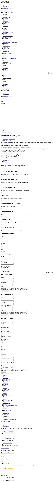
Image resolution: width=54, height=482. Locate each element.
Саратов (5, 44)
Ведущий (3, 340)
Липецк (5, 28)
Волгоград (5, 18)
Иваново (5, 21)
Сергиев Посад (7, 46)
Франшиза (5, 69)
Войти (12, 8)
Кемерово (5, 24)
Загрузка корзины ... (5, 9)
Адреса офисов (7, 441)
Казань (5, 23)
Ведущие (5, 68)
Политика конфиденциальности (11, 445)
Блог (4, 65)
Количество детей (5, 240)
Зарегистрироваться (5, 8)
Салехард (5, 43)
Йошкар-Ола (6, 22)
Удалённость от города (6, 254)
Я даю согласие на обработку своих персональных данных (16, 286)
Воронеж (5, 19)
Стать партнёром (7, 443)
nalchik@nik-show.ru (8, 440)
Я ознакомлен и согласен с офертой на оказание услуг (15, 289)
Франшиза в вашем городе (9, 58)
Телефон (3, 279)
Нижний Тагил (7, 37)
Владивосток (6, 17)
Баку (4, 57)
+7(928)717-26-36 (5, 1)
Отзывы (5, 67)
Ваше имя (3, 277)
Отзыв (2, 321)
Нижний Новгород (8, 36)
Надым (5, 33)
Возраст (2, 236)
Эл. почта (3, 299)
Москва (5, 31)
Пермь (4, 41)
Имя (2, 297)
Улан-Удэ (5, 49)
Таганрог (5, 47)
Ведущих (3, 243)
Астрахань (5, 16)
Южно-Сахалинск (7, 53)
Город (2, 249)
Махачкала (6, 29)
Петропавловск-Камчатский (10, 42)
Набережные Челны (8, 32)
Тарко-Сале (6, 48)
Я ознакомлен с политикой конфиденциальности (14, 288)
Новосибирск (6, 38)
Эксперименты (7, 63)
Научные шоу (6, 60)
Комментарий (4, 282)
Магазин (5, 62)
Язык (2, 244)
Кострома (5, 26)
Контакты (5, 70)
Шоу (4, 75)
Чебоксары (6, 51)
